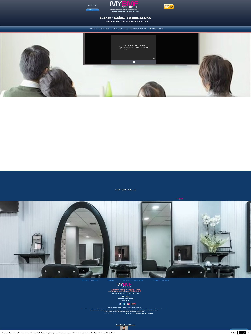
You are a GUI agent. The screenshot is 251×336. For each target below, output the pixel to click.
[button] (138, 29)
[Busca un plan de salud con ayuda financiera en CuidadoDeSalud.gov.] (133, 47)
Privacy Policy (110, 333)
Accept (242, 333)
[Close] (248, 332)
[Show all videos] (134, 62)
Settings (233, 333)
